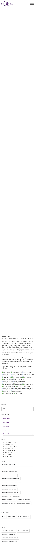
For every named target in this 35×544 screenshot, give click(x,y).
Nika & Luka (6, 336)
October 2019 (10, 450)
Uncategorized (7, 521)
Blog (3, 517)
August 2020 (9, 448)
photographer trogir (24, 499)
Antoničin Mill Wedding (8, 530)
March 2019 (9, 452)
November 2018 (10, 454)
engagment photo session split (11, 496)
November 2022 (10, 442)
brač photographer (23, 530)
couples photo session (8, 464)
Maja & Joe (6, 426)
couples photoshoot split (9, 471)
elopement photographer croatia (11, 482)
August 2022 (9, 444)
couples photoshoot (26, 468)
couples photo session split (10, 468)
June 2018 (8, 456)
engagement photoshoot (9, 489)
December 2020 (11, 446)
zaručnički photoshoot (23, 503)
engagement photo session (9, 485)
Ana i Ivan (6, 422)
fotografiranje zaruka (8, 499)
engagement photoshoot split (10, 492)
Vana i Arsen (6, 419)
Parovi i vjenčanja (23, 517)
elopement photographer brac (10, 478)
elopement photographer (9, 475)
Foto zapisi (11, 517)
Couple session (7, 430)
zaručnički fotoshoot (8, 503)
